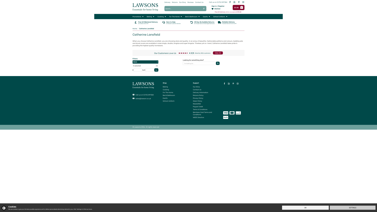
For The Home (168, 92)
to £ (143, 70)
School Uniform (168, 101)
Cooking (166, 89)
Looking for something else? (193, 60)
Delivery (167, 2)
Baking (165, 87)
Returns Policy (198, 95)
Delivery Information (200, 92)
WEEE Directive (198, 117)
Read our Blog (234, 2)
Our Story (196, 87)
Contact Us (197, 89)
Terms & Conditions (200, 109)
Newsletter (197, 104)
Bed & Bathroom (169, 95)
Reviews (191, 2)
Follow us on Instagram (243, 2)
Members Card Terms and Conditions (202, 113)
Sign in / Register (218, 6)
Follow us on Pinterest (239, 2)
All (157, 66)
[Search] (203, 8)
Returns (175, 2)
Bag (242, 7)
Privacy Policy (198, 98)
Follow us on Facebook (230, 2)
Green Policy (197, 101)
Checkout (237, 7)
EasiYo (165, 98)
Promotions (137, 16)
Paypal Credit (198, 106)
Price (135, 62)
